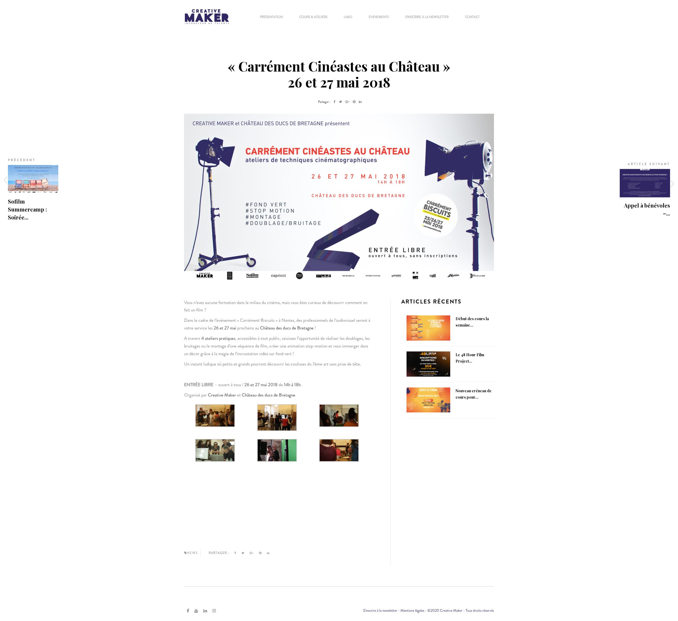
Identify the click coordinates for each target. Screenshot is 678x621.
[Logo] (207, 16)
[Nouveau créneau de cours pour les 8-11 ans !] (428, 399)
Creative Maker (222, 395)
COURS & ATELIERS (313, 17)
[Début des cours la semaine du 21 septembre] (428, 327)
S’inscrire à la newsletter (427, 17)
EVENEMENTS (379, 17)
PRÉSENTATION (271, 17)
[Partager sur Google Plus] (347, 101)
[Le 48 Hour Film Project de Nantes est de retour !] (428, 363)
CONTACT (472, 17)
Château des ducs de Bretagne (287, 328)
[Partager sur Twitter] (340, 101)
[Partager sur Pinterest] (354, 101)
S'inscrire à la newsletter (380, 610)
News (192, 552)
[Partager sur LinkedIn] (360, 101)
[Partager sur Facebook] (335, 101)
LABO (348, 17)
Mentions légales (412, 610)
